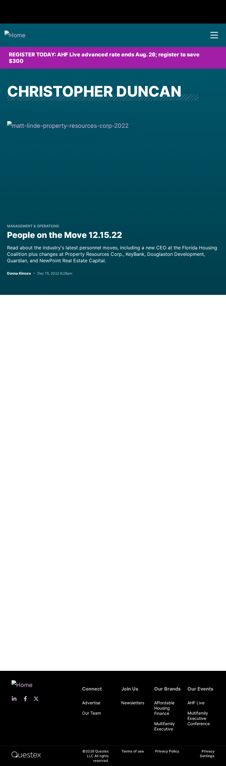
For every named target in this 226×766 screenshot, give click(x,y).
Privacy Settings (207, 753)
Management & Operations (33, 226)
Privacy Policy (167, 751)
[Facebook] (27, 699)
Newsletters (132, 702)
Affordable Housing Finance (164, 708)
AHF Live (196, 702)
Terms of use (133, 751)
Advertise (91, 702)
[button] (214, 35)
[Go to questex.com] (26, 754)
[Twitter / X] (38, 699)
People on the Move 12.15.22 (64, 235)
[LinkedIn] (15, 699)
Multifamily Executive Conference (198, 718)
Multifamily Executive (164, 726)
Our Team (91, 712)
